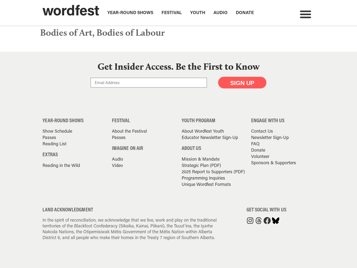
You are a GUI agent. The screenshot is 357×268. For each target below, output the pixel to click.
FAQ (255, 144)
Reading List (54, 144)
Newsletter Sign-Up (270, 137)
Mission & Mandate (201, 159)
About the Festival (129, 131)
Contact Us (262, 131)
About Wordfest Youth (203, 131)
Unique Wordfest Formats (206, 184)
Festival (172, 12)
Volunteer (260, 156)
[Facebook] (267, 220)
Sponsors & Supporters (273, 162)
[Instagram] (250, 220)
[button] (305, 14)
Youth (197, 12)
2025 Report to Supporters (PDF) (213, 171)
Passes (49, 137)
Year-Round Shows (130, 12)
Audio (220, 12)
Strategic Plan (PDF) (201, 165)
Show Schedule (57, 131)
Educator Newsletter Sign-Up (210, 137)
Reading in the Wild (61, 165)
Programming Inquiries (203, 178)
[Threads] (258, 220)
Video (117, 165)
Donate (245, 12)
